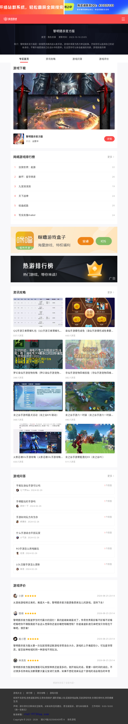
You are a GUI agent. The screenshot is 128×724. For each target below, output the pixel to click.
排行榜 (29, 693)
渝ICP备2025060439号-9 (53, 719)
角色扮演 (52, 37)
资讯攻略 (51, 58)
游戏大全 (17, 693)
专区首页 (24, 58)
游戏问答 (77, 58)
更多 (110, 157)
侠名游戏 (72, 719)
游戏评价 (104, 58)
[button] (110, 100)
